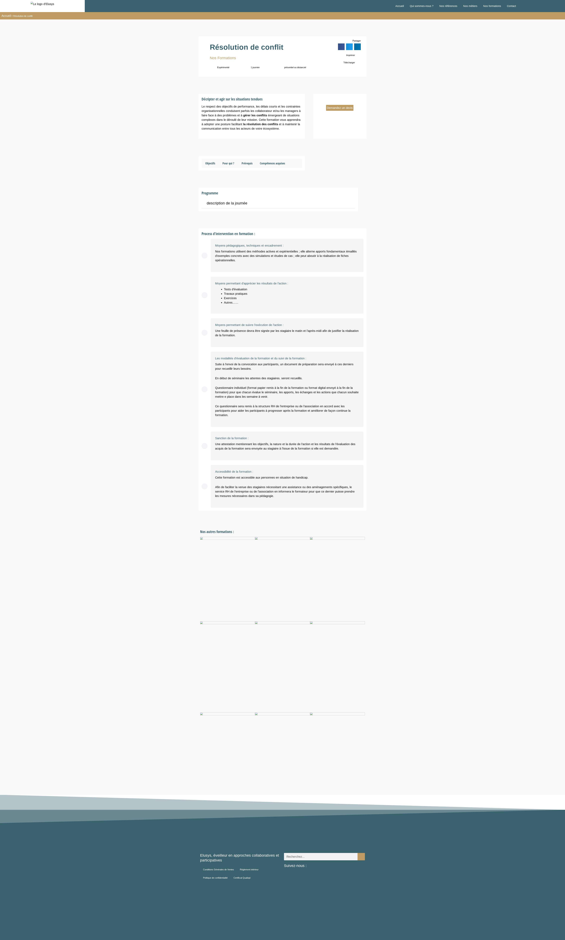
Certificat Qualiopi (242, 878)
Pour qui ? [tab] (228, 163)
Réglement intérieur (249, 869)
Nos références (448, 6)
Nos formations (492, 6)
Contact (511, 6)
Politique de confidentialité (215, 878)
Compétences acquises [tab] (272, 163)
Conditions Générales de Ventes (218, 869)
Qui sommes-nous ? (421, 6)
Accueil (399, 6)
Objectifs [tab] (210, 163)
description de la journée (227, 203)
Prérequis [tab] (247, 163)
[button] (341, 46)
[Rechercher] (361, 856)
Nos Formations (223, 58)
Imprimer (350, 55)
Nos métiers (470, 6)
